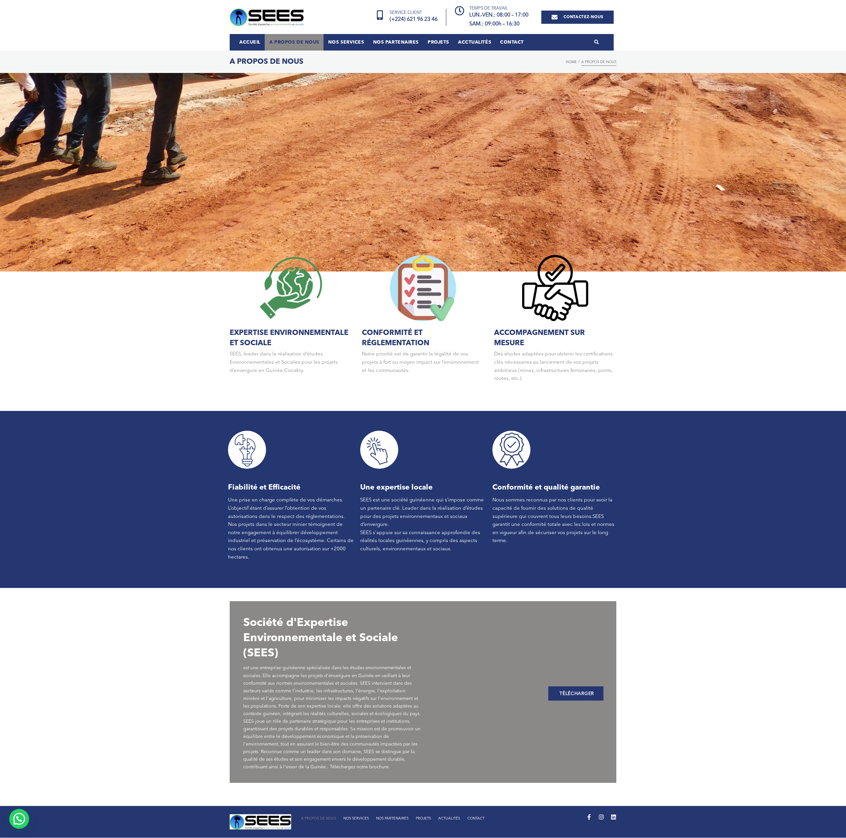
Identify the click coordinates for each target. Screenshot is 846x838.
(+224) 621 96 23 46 (414, 19)
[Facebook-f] (589, 817)
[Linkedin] (613, 817)
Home (571, 61)
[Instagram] (601, 817)
